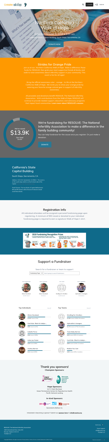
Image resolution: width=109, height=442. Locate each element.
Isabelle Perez (32, 332)
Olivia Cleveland (33, 315)
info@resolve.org (100, 430)
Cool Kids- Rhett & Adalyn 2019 (37, 323)
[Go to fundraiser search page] (83, 4)
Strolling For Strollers (74, 315)
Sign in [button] (102, 4)
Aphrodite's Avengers (74, 323)
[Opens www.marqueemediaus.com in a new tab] (64, 404)
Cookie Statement (41, 439)
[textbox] (61, 273)
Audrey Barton (33, 349)
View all (49, 308)
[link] (15, 5)
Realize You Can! (72, 349)
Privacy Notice (25, 439)
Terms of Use (33, 439)
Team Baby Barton (73, 332)
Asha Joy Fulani (33, 340)
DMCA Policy (49, 439)
